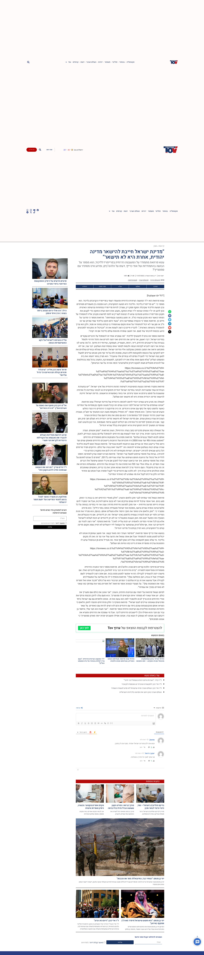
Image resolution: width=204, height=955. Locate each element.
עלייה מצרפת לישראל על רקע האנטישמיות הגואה (53, 341)
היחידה (84, 286)
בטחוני (122, 62)
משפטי (107, 62)
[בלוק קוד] (101, 723)
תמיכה (155, 286)
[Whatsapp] (27, 210)
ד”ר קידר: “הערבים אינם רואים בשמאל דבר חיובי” (143, 680)
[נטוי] (82, 723)
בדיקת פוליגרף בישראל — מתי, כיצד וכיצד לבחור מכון (150, 807)
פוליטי (114, 62)
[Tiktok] (34, 212)
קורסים (76, 62)
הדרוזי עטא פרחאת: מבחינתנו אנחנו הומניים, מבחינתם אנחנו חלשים (121, 660)
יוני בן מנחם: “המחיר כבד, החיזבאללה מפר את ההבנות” (140, 878)
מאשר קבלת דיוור (92, 942)
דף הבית (161, 246)
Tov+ (120, 286)
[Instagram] (31, 210)
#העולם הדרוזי (155, 280)
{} (108, 723)
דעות (82, 62)
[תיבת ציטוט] (98, 723)
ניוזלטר (138, 286)
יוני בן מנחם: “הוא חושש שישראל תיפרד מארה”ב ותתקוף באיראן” (142, 922)
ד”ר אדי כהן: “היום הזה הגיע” (106, 920)
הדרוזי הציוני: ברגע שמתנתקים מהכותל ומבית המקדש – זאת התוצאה (150, 660)
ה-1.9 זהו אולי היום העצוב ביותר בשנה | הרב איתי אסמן (52, 312)
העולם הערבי (91, 62)
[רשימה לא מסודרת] (95, 723)
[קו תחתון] (85, 723)
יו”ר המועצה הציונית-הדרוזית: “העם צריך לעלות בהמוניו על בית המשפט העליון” (91, 661)
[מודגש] (78, 723)
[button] (28, 62)
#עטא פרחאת (132, 280)
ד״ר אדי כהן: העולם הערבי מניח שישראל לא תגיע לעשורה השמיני (136, 688)
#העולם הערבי (143, 280)
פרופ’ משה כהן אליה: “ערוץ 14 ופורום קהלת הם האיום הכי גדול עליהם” (52, 372)
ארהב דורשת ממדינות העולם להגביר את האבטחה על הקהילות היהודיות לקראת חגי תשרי (52, 437)
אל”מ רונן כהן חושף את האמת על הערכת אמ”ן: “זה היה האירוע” (51, 407)
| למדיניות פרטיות (48, 523)
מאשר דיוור (52, 523)
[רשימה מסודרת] (92, 723)
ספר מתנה (102, 286)
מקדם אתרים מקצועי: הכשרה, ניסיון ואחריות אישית (91, 807)
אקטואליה (130, 62)
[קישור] (105, 723)
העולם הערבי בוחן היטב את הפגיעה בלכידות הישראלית (140, 692)
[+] (111, 723)
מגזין (155, 246)
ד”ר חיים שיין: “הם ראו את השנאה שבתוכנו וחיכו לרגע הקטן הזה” (51, 469)
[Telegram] (27, 212)
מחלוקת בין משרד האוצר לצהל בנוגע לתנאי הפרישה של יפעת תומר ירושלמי (50, 499)
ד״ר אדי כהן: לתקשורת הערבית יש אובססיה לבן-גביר (142, 684)
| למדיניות (85, 942)
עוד (69, 62)
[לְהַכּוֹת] (88, 723)
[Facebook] (38, 210)
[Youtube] (34, 210)
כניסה (78, 708)
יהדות (100, 62)
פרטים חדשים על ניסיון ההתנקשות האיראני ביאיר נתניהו (50, 282)
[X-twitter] (31, 212)
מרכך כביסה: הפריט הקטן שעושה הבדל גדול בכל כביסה (121, 807)
